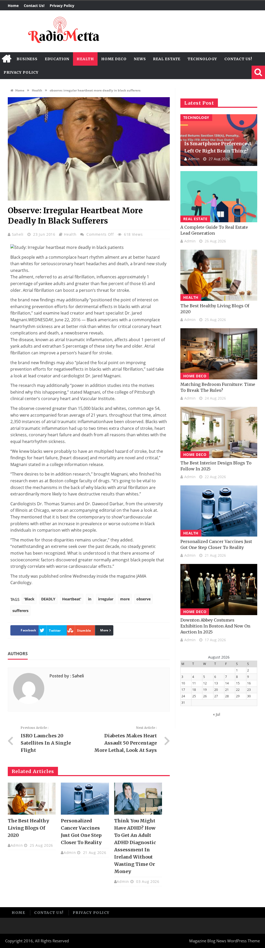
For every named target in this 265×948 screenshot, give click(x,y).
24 (183, 696)
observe (143, 599)
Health (85, 59)
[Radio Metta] (63, 31)
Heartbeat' (71, 599)
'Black (29, 599)
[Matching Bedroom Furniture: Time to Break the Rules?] (218, 353)
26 (205, 696)
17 (183, 689)
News (140, 59)
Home (13, 5)
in (89, 599)
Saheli (18, 234)
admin (17, 845)
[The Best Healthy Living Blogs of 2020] (32, 799)
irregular (105, 599)
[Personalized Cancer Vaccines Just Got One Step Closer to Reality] (85, 799)
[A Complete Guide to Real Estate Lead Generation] (218, 196)
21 (227, 689)
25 (194, 696)
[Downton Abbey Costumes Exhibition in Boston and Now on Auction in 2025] (218, 589)
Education (57, 59)
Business (27, 59)
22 (238, 689)
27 (216, 696)
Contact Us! (34, 5)
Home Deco (114, 59)
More (104, 630)
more (125, 599)
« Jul (216, 714)
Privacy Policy (62, 5)
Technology (202, 59)
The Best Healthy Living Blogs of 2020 (28, 828)
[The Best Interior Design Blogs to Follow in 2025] (218, 432)
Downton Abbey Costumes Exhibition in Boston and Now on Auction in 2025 (215, 625)
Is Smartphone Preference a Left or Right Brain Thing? (218, 147)
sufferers (20, 610)
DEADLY (48, 599)
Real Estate (166, 59)
